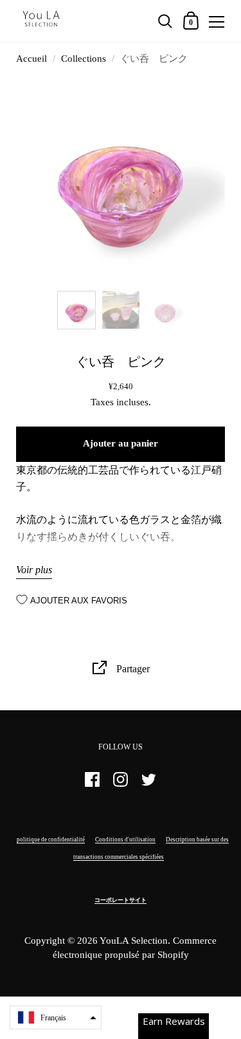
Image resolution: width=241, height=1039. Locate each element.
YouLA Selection (134, 940)
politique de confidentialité (51, 839)
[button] (56, 1017)
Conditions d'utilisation (125, 839)
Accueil (31, 58)
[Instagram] (121, 785)
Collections (83, 58)
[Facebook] (92, 785)
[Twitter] (149, 785)
